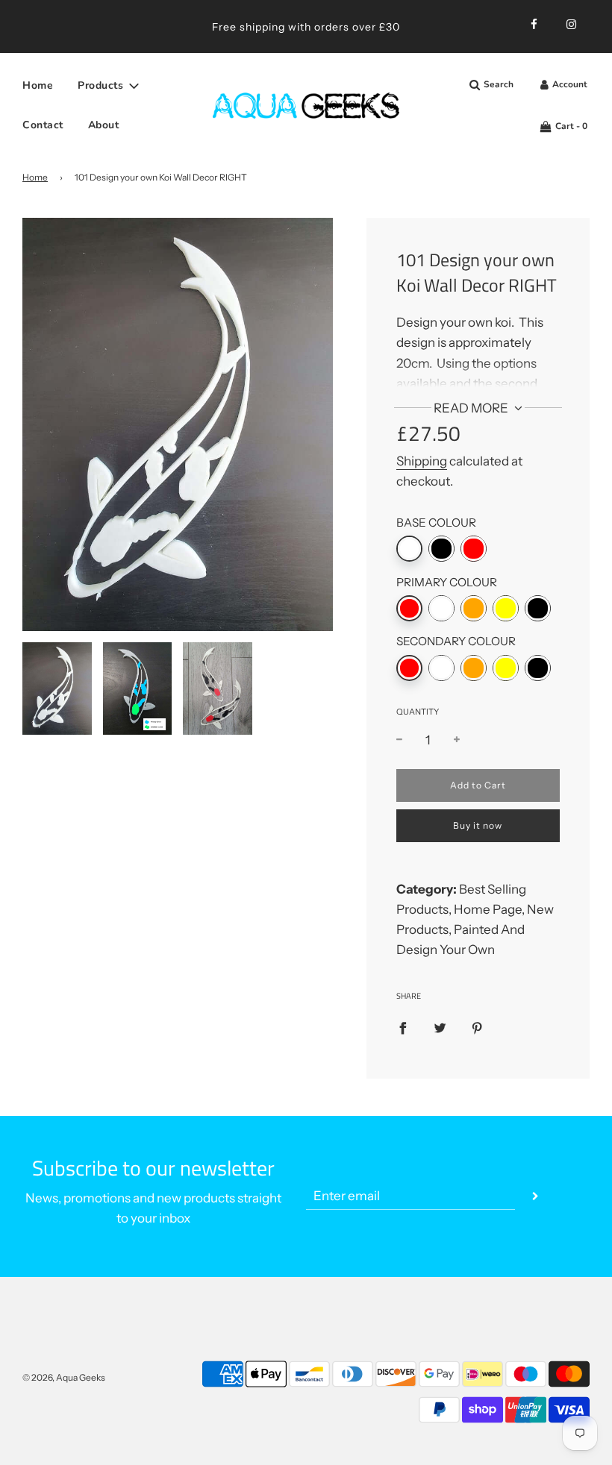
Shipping (421, 461)
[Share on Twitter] (440, 1027)
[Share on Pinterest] (477, 1027)
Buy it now (477, 825)
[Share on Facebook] (402, 1027)
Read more (472, 408)
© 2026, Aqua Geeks (63, 1377)
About (103, 125)
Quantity (417, 711)
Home (37, 85)
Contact (42, 125)
